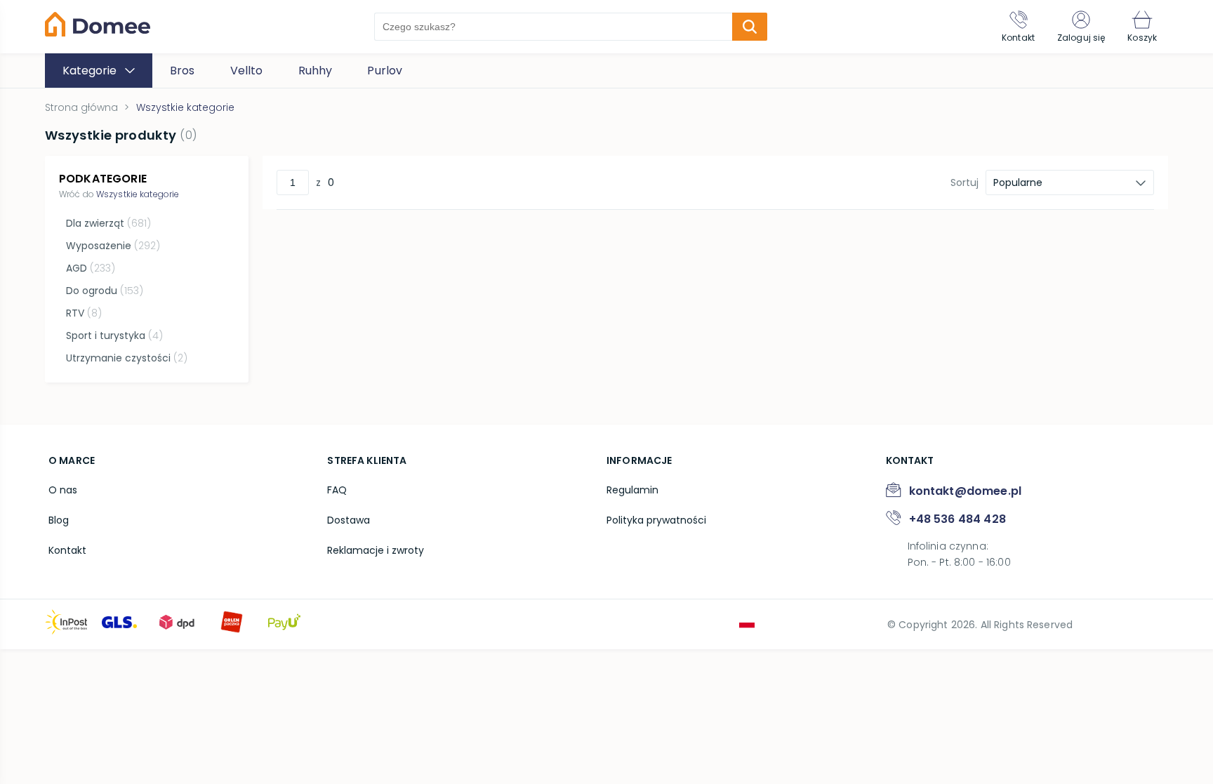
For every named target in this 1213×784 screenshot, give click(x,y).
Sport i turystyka (114, 335)
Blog (58, 520)
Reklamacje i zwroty (375, 550)
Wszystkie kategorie (137, 194)
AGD (90, 268)
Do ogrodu (104, 291)
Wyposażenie (113, 246)
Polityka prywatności (656, 520)
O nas (62, 490)
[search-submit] (749, 27)
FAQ (337, 490)
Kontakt (67, 550)
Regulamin (632, 490)
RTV (84, 313)
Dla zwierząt (108, 223)
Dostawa (348, 520)
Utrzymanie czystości (126, 358)
